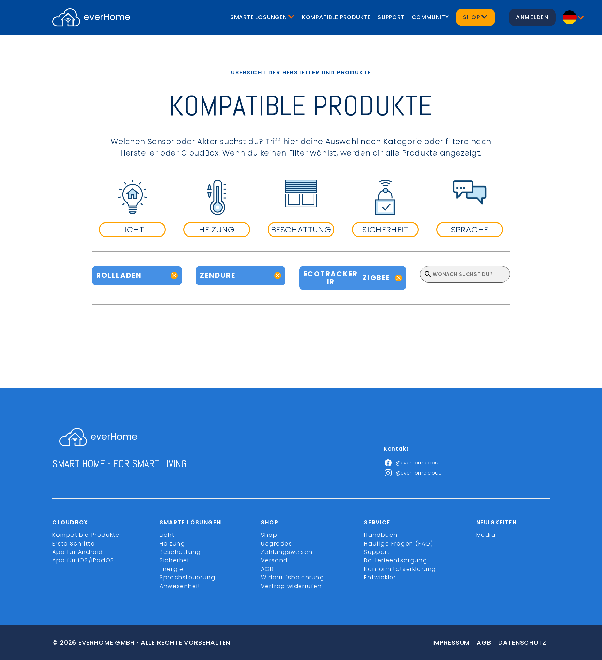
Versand (274, 560)
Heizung (172, 544)
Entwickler (380, 577)
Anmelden (532, 17)
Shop (269, 535)
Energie (171, 569)
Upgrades (276, 544)
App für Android (77, 552)
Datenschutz (522, 642)
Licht (167, 535)
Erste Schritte (73, 544)
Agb (484, 642)
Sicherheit (176, 560)
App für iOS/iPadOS (83, 560)
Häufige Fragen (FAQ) (398, 544)
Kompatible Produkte (336, 17)
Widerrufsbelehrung (292, 577)
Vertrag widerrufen (291, 586)
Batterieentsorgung (395, 560)
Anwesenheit (180, 586)
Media (486, 535)
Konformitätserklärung (400, 569)
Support (391, 17)
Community (430, 17)
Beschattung (180, 552)
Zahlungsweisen (286, 552)
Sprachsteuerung (187, 577)
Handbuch (381, 535)
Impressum (451, 642)
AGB (267, 569)
